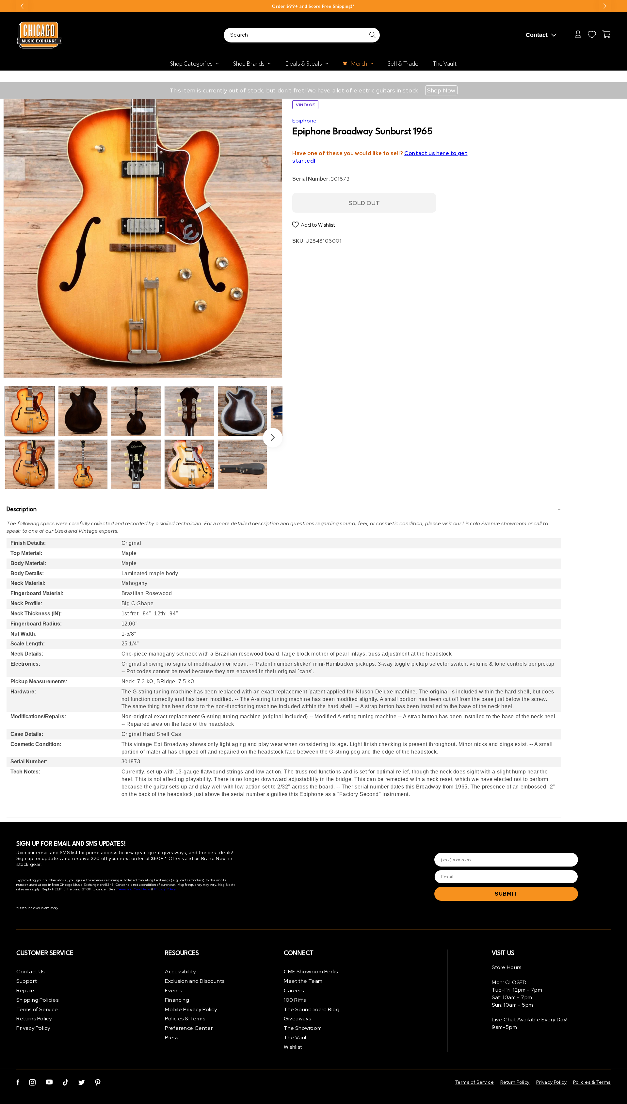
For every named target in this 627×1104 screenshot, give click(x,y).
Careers (294, 990)
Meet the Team (303, 981)
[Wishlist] (592, 34)
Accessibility (180, 971)
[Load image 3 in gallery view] (83, 411)
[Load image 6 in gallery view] (136, 464)
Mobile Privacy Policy (191, 1009)
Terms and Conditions (134, 889)
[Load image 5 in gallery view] (136, 411)
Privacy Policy (164, 889)
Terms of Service (37, 1009)
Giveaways (297, 1018)
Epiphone (304, 120)
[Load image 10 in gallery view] (242, 464)
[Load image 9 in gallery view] (242, 411)
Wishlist (293, 1047)
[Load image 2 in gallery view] (30, 464)
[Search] (372, 35)
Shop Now (441, 90)
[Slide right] (272, 437)
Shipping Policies (37, 1000)
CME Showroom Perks (311, 971)
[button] (284, 509)
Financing (177, 1000)
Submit (506, 893)
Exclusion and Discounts (195, 981)
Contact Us (30, 971)
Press (171, 1037)
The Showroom (303, 1028)
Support (26, 981)
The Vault (296, 1037)
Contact (537, 35)
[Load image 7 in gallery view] (189, 411)
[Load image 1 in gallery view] (30, 411)
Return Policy (515, 1082)
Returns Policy (34, 1018)
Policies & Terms (185, 1018)
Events (173, 990)
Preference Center (189, 1028)
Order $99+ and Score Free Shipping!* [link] (313, 6)
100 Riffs (295, 1000)
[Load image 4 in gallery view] (83, 464)
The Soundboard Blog (311, 1009)
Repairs (25, 990)
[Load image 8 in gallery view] (189, 464)
